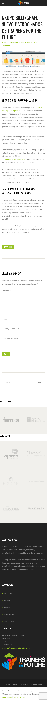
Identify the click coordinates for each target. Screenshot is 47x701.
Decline (22, 697)
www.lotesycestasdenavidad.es (14, 159)
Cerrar (15, 697)
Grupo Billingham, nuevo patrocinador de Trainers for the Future (22, 27)
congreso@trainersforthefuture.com (16, 648)
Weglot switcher (10, 621)
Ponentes (7, 607)
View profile (8, 247)
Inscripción (8, 593)
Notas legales (9, 614)
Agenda (7, 600)
